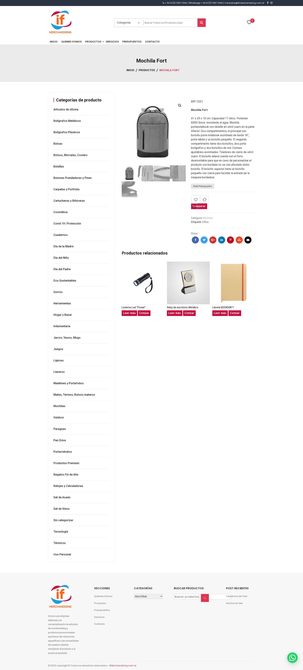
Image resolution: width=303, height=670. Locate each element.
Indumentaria (61, 326)
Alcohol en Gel (234, 603)
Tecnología (60, 531)
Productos (100, 603)
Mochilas (208, 218)
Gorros (58, 292)
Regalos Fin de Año (65, 474)
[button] (180, 105)
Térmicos (59, 543)
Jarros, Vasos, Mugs (66, 337)
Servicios (99, 617)
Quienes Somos (103, 596)
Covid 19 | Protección (67, 223)
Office (205, 222)
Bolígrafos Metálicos (67, 121)
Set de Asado (61, 497)
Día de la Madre (63, 246)
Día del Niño (61, 257)
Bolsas (57, 143)
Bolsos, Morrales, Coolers (70, 155)
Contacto (99, 624)
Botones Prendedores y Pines (72, 178)
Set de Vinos (61, 508)
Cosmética (60, 212)
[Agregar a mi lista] (196, 200)
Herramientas (62, 303)
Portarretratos (62, 451)
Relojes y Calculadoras (68, 486)
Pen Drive (59, 440)
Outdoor (58, 417)
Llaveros (59, 372)
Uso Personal (62, 554)
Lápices (58, 360)
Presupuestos (102, 610)
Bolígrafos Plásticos (66, 132)
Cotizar (144, 313)
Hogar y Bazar (62, 314)
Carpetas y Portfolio (66, 189)
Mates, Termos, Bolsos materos (74, 394)
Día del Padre (61, 269)
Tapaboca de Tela (236, 596)
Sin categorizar (63, 520)
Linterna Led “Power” (134, 307)
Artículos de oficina (65, 109)
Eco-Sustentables (64, 280)
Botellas (58, 166)
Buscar (206, 599)
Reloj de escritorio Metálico (182, 307)
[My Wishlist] (249, 22)
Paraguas (59, 429)
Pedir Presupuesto (202, 186)
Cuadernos (60, 235)
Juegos (58, 349)
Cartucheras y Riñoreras (69, 200)
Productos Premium (66, 463)
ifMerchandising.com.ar (122, 665)
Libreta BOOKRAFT (223, 307)
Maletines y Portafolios (68, 383)
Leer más (129, 313)
